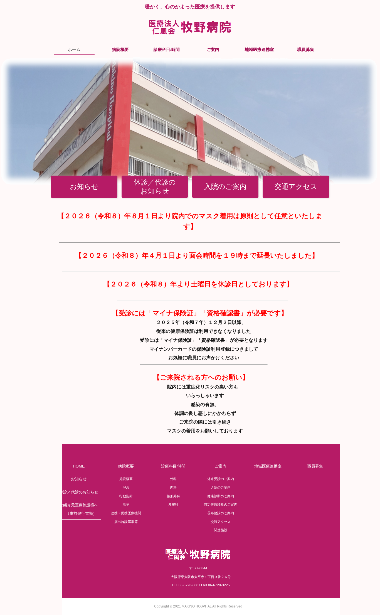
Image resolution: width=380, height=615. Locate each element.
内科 (173, 487)
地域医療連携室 (259, 49)
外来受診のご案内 (220, 479)
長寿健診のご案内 (220, 513)
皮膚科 (173, 504)
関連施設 (220, 530)
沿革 (126, 504)
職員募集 (305, 49)
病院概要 (120, 49)
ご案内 (213, 49)
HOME (79, 466)
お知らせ (84, 186)
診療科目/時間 (167, 49)
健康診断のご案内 (220, 496)
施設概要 (126, 479)
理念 (126, 487)
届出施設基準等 (126, 522)
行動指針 (126, 496)
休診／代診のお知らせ (155, 186)
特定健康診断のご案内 (220, 504)
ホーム (74, 49)
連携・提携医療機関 (126, 513)
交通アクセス (296, 186)
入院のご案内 (225, 186)
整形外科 (173, 496)
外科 (173, 479)
